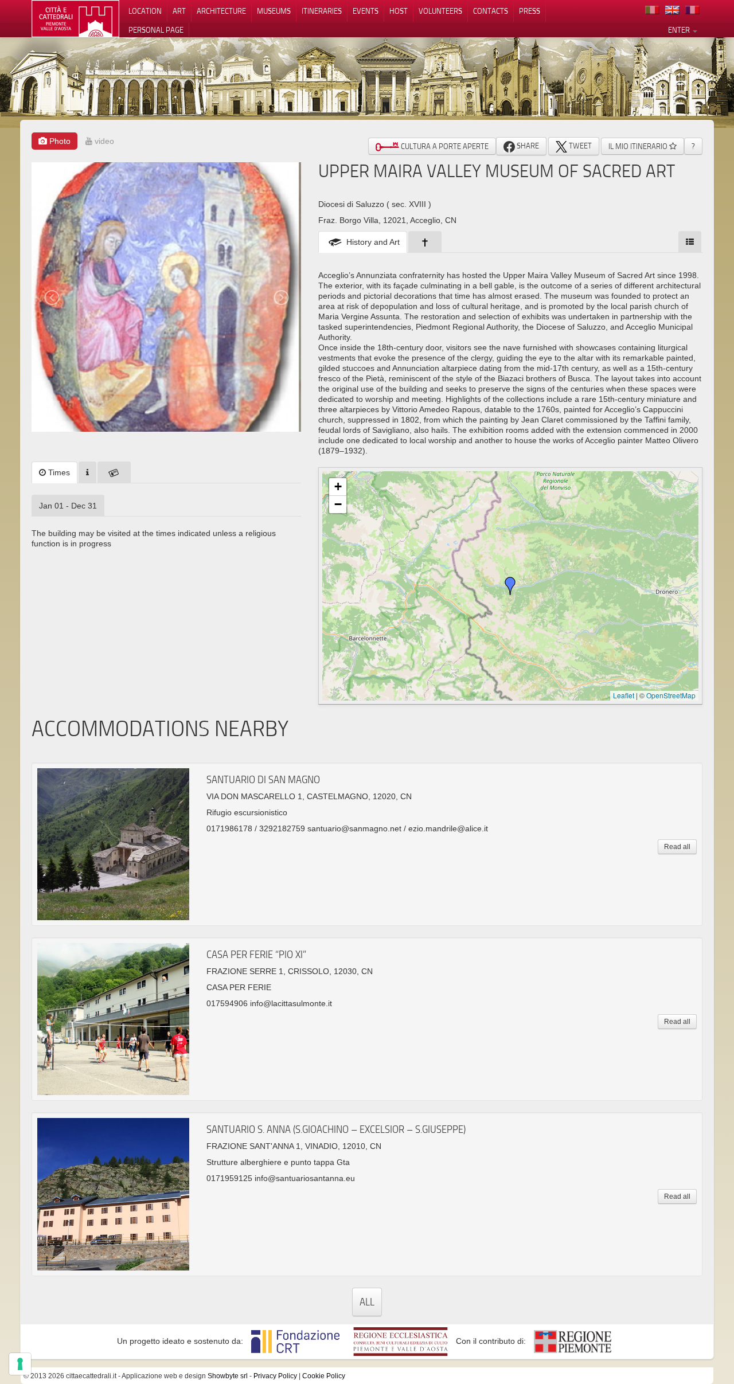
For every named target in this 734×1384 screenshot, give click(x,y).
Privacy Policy (275, 1376)
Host (398, 11)
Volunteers (440, 11)
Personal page (156, 30)
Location (145, 11)
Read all (677, 847)
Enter (680, 30)
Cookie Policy (323, 1376)
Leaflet (623, 695)
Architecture (221, 11)
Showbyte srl (228, 1376)
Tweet (579, 145)
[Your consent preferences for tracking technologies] (20, 1364)
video (103, 141)
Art (179, 11)
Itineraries (322, 11)
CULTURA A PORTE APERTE (444, 146)
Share (527, 145)
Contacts (490, 11)
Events (365, 11)
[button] (510, 586)
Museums (274, 11)
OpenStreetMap (671, 695)
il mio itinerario (638, 146)
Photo (59, 141)
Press (529, 11)
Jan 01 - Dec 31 (68, 505)
